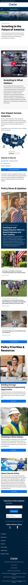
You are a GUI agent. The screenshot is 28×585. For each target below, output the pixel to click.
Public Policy (4, 550)
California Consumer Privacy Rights (14, 570)
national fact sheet (12, 128)
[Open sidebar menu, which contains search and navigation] (2, 9)
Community (4, 547)
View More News (14, 341)
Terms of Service (14, 565)
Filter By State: (11, 151)
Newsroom (4, 537)
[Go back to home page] (14, 559)
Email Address (9, 503)
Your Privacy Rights (14, 567)
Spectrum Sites (5, 554)
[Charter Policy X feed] (10, 527)
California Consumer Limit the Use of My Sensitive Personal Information (14, 577)
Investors (3, 540)
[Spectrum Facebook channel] (17, 527)
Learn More (13, 401)
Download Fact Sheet (14, 169)
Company (3, 534)
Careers (3, 544)
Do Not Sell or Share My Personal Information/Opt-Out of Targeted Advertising (14, 574)
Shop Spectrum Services (7, 1)
